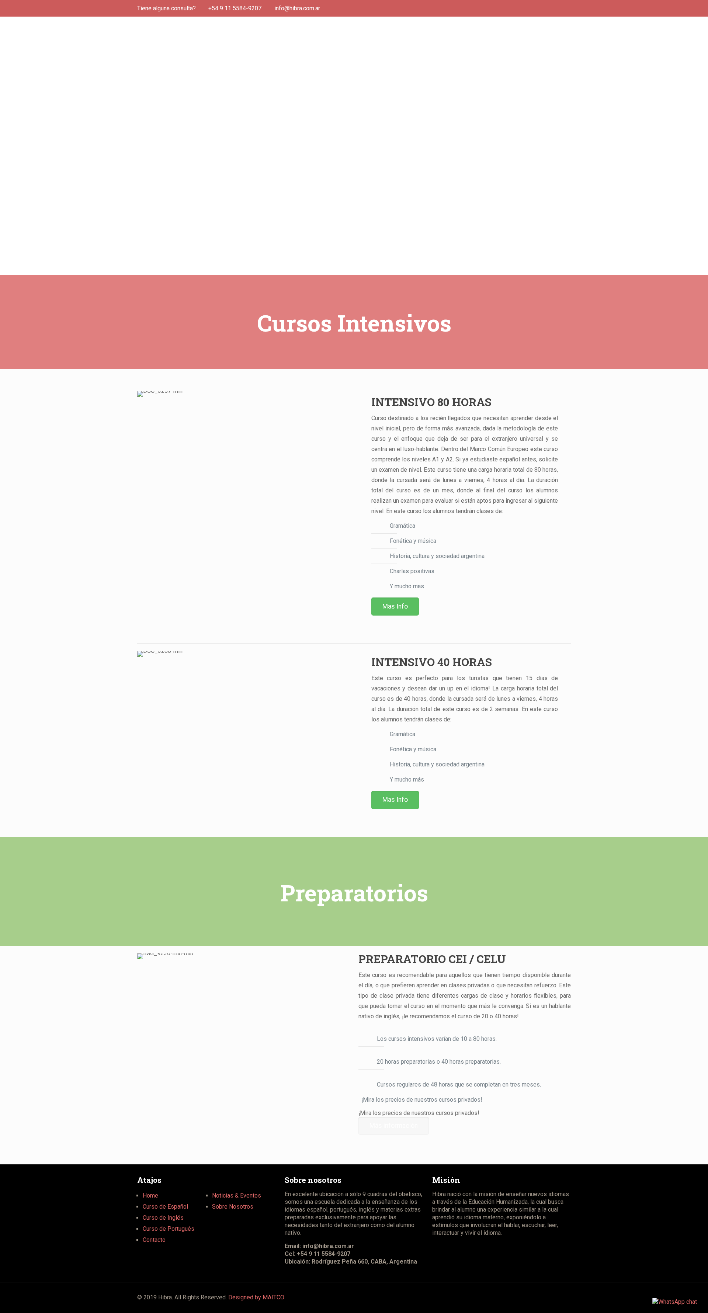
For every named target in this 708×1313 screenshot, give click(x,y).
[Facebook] (547, 8)
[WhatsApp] (537, 8)
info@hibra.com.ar (297, 8)
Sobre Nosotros (232, 1206)
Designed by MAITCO (256, 1297)
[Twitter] (557, 8)
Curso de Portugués (168, 1228)
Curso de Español (165, 1206)
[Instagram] (567, 8)
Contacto (154, 1239)
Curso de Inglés (163, 1217)
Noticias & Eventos (236, 1195)
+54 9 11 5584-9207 (234, 8)
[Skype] (527, 8)
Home (150, 1195)
